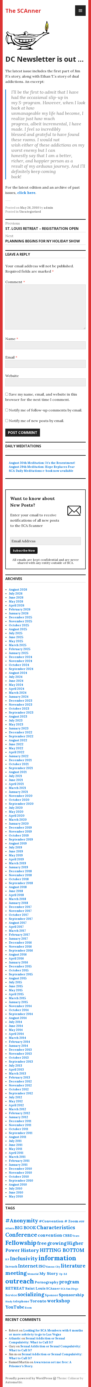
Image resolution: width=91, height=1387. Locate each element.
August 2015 (18, 978)
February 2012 (19, 1113)
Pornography (47, 1282)
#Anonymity (21, 1220)
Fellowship (20, 1242)
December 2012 (20, 1081)
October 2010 (19, 1177)
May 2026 (16, 601)
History (30, 1250)
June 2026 (16, 597)
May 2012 (16, 1101)
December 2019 (20, 827)
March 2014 (17, 1038)
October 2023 (19, 708)
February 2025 (19, 649)
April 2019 (16, 859)
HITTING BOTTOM (62, 1250)
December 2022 (20, 732)
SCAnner (53, 1288)
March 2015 (17, 998)
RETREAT (15, 1288)
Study (8, 1301)
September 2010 (21, 1180)
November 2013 (20, 1054)
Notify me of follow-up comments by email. (45, 410)
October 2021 (19, 764)
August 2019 (18, 843)
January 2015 (18, 1002)
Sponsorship (71, 1294)
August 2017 (18, 923)
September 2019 (21, 839)
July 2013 (15, 1065)
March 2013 (17, 1073)
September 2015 (21, 974)
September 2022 (21, 736)
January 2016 (18, 962)
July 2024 (16, 677)
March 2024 (18, 693)
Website (12, 376)
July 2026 (16, 593)
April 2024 (16, 689)
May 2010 (16, 1196)
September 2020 (21, 804)
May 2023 (16, 724)
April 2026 (16, 605)
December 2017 (20, 907)
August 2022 (18, 740)
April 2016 (16, 958)
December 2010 (20, 1169)
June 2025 (16, 637)
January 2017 (18, 939)
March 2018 (17, 899)
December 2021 (20, 760)
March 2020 (18, 820)
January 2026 (18, 613)
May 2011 (15, 1149)
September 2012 (21, 1093)
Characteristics (56, 1227)
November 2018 (20, 875)
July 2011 (15, 1141)
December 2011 (20, 1121)
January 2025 (18, 653)
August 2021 (18, 772)
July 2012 (15, 1097)
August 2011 (17, 1137)
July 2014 (15, 1022)
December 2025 (20, 617)
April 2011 (16, 1153)
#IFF (81, 1221)
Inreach (11, 1266)
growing (56, 1243)
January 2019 (18, 867)
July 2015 (15, 982)
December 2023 (20, 701)
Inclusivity (24, 1258)
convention (50, 1235)
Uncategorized (30, 212)
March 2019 (17, 863)
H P (7, 1259)
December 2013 (20, 1050)
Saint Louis (35, 1288)
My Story (48, 1273)
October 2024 (19, 665)
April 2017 (16, 927)
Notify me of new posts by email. (36, 420)
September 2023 (21, 712)
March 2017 (17, 931)
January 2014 (18, 1046)
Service (11, 1295)
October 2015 (18, 970)
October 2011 (18, 1129)
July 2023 (16, 720)
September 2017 (21, 919)
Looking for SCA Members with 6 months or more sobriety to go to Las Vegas (46, 1332)
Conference (21, 1234)
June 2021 (16, 780)
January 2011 (18, 1165)
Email (11, 357)
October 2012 (19, 1089)
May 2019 (16, 855)
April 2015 (16, 994)
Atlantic (15, 1338)
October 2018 (19, 879)
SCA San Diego (69, 1288)
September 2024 (21, 669)
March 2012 (17, 1109)
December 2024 (20, 657)
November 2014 (20, 1006)
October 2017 (18, 915)
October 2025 (19, 625)
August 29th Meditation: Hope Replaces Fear (42, 467)
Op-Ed (63, 1273)
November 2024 (20, 661)
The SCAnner (23, 10)
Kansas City (53, 1266)
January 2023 (18, 728)
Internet (28, 1266)
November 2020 (20, 796)
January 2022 (18, 756)
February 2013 (19, 1077)
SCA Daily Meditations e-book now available (41, 471)
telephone (21, 1301)
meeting (16, 1273)
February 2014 (19, 1042)
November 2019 (20, 831)
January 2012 (18, 1117)
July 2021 (15, 776)
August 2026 (18, 589)
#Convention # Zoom (58, 1221)
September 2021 (21, 768)
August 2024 (18, 673)
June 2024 (16, 681)
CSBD (67, 1235)
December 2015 (20, 966)
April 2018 (16, 895)
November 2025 (20, 621)
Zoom (28, 1307)
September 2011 (20, 1133)
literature (73, 1266)
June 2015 (16, 986)
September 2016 (21, 950)
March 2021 (17, 788)
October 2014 (19, 1010)
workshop (58, 1301)
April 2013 (16, 1069)
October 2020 (19, 800)
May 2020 (16, 812)
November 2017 (20, 911)
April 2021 (16, 784)
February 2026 (19, 609)
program (69, 1282)
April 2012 (16, 1105)
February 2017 (19, 935)
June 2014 (16, 1026)
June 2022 (16, 744)
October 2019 (19, 835)
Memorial (33, 1273)
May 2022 (16, 748)
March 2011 (17, 1157)
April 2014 (16, 1034)
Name (11, 339)
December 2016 (20, 942)
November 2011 (20, 1125)
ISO (42, 1266)
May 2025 (16, 641)
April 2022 (16, 752)
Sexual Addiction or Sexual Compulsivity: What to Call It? (37, 1340)
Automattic (13, 1382)
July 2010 (15, 1188)
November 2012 (20, 1085)
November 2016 (20, 946)
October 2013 (19, 1058)
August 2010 (18, 1184)
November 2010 (20, 1173)
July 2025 (15, 633)
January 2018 (18, 903)
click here (26, 192)
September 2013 (21, 1061)
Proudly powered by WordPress (28, 1378)
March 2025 (17, 645)
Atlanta (9, 1228)
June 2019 (16, 851)
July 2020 (16, 808)
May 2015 (16, 990)
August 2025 (18, 629)
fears (76, 1235)
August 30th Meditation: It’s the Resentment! (42, 463)
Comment (15, 282)
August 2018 (18, 887)
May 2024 (16, 685)
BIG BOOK (25, 1227)
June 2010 (16, 1192)
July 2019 (15, 847)
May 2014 (16, 1030)
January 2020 (19, 824)
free (42, 1243)
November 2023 (20, 705)
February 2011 (19, 1161)
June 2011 (16, 1145)
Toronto (38, 1300)
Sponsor (51, 1295)
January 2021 (18, 792)
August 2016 (18, 954)
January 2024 (18, 697)
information (57, 1258)
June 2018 (16, 891)
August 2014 (18, 1018)
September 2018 (21, 883)
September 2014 (21, 1014)
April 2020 (17, 816)
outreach (19, 1281)
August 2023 (18, 716)
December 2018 (20, 871)
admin (48, 208)
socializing (31, 1294)
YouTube (14, 1307)
